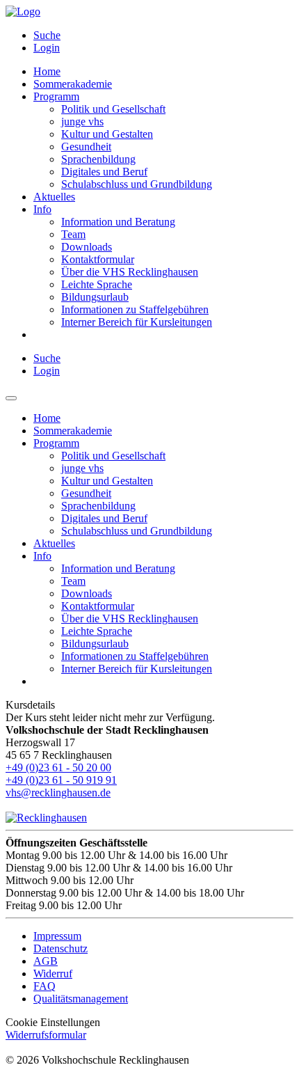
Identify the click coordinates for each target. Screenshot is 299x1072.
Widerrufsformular (46, 1035)
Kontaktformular (97, 259)
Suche (46, 35)
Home (46, 71)
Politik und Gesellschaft (113, 109)
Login (46, 48)
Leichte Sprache (96, 284)
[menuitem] (163, 35)
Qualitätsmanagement (80, 998)
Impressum (57, 936)
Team (73, 234)
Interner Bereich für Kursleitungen (136, 322)
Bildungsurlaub (95, 297)
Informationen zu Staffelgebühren (135, 309)
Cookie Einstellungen (53, 1022)
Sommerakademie (72, 84)
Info (42, 209)
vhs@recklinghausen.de (58, 792)
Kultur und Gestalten (107, 134)
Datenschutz (60, 948)
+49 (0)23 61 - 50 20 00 (58, 767)
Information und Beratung (118, 222)
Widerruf (52, 973)
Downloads (86, 247)
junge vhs (82, 121)
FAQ (44, 986)
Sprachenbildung (98, 159)
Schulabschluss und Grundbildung (136, 184)
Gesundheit (86, 146)
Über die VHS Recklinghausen (129, 272)
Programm (56, 96)
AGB (45, 961)
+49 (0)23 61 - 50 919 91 (61, 780)
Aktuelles (54, 197)
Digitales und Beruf (104, 172)
